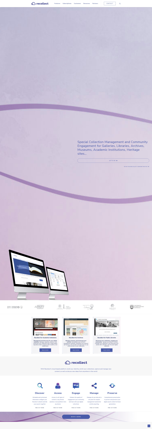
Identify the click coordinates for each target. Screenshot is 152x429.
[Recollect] (39, 3)
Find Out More (39, 407)
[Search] (120, 3)
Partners (95, 3)
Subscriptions (67, 3)
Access (58, 393)
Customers (77, 3)
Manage (94, 393)
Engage (76, 393)
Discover (39, 393)
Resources (86, 3)
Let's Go (112, 160)
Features (57, 3)
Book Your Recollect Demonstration (135, 166)
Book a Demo (76, 417)
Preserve (112, 393)
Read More (45, 350)
